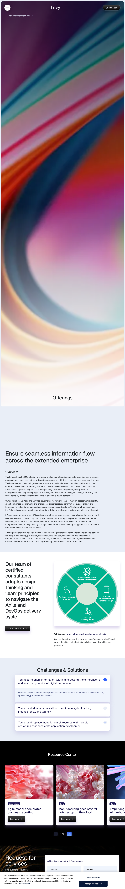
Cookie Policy (24, 884)
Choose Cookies (93, 877)
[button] (56, 834)
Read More (14, 819)
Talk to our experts (15, 628)
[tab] (62, 681)
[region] (62, 880)
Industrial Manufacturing (20, 15)
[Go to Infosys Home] (56, 7)
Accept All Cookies (93, 884)
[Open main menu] (7, 8)
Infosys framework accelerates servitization (87, 634)
